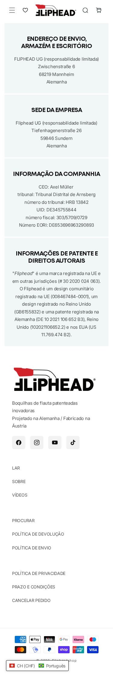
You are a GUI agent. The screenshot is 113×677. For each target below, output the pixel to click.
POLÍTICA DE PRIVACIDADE (38, 573)
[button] (12, 10)
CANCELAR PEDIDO (31, 600)
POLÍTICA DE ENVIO (31, 547)
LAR (16, 467)
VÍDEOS (19, 494)
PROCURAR (23, 520)
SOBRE (19, 481)
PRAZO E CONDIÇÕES (33, 586)
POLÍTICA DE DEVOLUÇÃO (38, 533)
